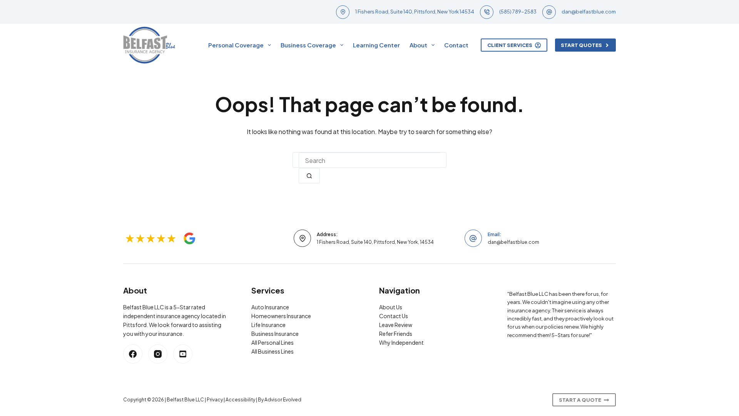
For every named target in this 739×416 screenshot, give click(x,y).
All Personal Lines (272, 342)
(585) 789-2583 (518, 11)
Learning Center (376, 45)
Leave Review (395, 324)
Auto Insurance (270, 307)
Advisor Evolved (282, 400)
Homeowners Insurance (281, 315)
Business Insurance (275, 333)
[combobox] (369, 160)
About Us (390, 307)
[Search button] (309, 175)
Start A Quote (580, 400)
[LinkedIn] (182, 354)
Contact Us (393, 315)
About (418, 45)
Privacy (215, 400)
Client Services (509, 45)
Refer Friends (395, 333)
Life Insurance (268, 324)
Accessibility (240, 400)
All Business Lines (272, 351)
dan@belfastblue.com (589, 11)
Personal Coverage (236, 45)
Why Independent (401, 342)
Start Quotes (581, 45)
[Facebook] (132, 354)
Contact (456, 45)
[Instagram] (157, 354)
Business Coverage (308, 45)
